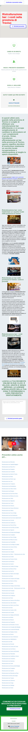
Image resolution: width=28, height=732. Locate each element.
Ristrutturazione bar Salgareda (8, 500)
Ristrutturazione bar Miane (7, 476)
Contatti (13, 721)
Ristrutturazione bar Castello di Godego (10, 566)
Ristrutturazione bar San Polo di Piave (10, 493)
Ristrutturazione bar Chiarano (8, 505)
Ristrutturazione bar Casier (7, 663)
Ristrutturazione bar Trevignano (8, 483)
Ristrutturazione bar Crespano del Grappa (10, 578)
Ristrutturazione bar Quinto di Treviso (9, 474)
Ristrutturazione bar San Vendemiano (9, 515)
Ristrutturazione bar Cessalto (8, 612)
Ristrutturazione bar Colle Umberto (9, 602)
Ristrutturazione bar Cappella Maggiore (10, 464)
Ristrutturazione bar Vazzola (8, 563)
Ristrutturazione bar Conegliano (8, 534)
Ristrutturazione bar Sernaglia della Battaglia (11, 627)
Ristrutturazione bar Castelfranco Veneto (10, 656)
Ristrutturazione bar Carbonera (8, 680)
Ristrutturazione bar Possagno (8, 590)
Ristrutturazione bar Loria (7, 481)
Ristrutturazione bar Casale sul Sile (9, 610)
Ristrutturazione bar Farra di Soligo (9, 512)
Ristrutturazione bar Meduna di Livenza (10, 495)
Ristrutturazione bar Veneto (7, 687)
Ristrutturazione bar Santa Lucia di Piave (10, 605)
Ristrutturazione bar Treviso (7, 503)
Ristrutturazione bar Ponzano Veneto (9, 559)
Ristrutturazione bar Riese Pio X (8, 466)
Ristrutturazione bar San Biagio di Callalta (10, 544)
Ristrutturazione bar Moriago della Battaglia (11, 532)
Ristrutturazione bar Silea (7, 641)
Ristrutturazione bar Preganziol (8, 622)
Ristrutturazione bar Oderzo (7, 554)
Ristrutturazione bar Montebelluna (9, 486)
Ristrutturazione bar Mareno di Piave (9, 580)
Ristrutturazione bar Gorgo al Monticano (10, 508)
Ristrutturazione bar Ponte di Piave (9, 525)
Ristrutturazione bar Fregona (8, 678)
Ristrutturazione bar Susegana (8, 469)
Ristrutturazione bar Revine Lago (9, 478)
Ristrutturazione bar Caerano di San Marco (11, 600)
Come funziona (13, 718)
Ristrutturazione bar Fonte (19, 588)
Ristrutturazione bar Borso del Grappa (10, 675)
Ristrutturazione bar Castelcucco (8, 522)
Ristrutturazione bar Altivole (7, 617)
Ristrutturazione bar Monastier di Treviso (10, 624)
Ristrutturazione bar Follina (7, 498)
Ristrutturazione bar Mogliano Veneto (9, 631)
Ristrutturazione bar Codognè (8, 551)
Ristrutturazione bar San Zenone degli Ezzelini (11, 517)
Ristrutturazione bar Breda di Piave (9, 568)
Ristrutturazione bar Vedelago (8, 685)
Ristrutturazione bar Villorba (7, 510)
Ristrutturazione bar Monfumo (8, 561)
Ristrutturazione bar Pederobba (8, 653)
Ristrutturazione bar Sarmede (8, 593)
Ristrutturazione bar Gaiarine (8, 670)
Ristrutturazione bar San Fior (8, 571)
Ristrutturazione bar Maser (7, 576)
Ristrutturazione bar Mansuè (8, 619)
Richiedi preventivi (18, 26)
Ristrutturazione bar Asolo (7, 607)
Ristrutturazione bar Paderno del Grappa (10, 573)
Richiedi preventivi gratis (15, 418)
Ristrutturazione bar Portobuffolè (8, 542)
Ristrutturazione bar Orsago (7, 682)
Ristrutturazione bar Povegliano (8, 668)
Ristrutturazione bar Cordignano (8, 595)
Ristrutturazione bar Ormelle (8, 556)
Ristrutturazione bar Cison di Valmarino (10, 636)
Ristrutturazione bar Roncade (8, 644)
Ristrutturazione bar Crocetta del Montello (10, 629)
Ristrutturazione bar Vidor (19, 554)
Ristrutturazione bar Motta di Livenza (9, 539)
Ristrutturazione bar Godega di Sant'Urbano (11, 585)
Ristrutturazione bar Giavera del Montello (10, 651)
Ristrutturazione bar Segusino (8, 529)
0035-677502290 (14, 103)
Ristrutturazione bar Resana (8, 634)
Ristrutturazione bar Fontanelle (8, 471)
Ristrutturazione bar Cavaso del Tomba (10, 646)
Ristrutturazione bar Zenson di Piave (9, 546)
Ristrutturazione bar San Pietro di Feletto (10, 527)
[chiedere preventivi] (14, 192)
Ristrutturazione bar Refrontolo (8, 461)
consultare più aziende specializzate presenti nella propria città (13, 364)
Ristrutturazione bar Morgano (8, 491)
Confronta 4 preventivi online (14, 2)
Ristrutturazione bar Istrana (7, 583)
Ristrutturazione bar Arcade (7, 588)
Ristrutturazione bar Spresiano (8, 661)
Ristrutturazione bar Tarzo (7, 549)
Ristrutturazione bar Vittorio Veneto (9, 488)
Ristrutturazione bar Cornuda (8, 520)
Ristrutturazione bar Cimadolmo (8, 658)
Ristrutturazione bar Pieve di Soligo (9, 537)
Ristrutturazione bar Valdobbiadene (9, 639)
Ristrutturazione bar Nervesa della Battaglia (11, 665)
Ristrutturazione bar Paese (7, 597)
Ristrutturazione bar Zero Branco (8, 648)
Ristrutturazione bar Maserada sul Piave (10, 673)
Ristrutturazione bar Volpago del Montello (10, 614)
